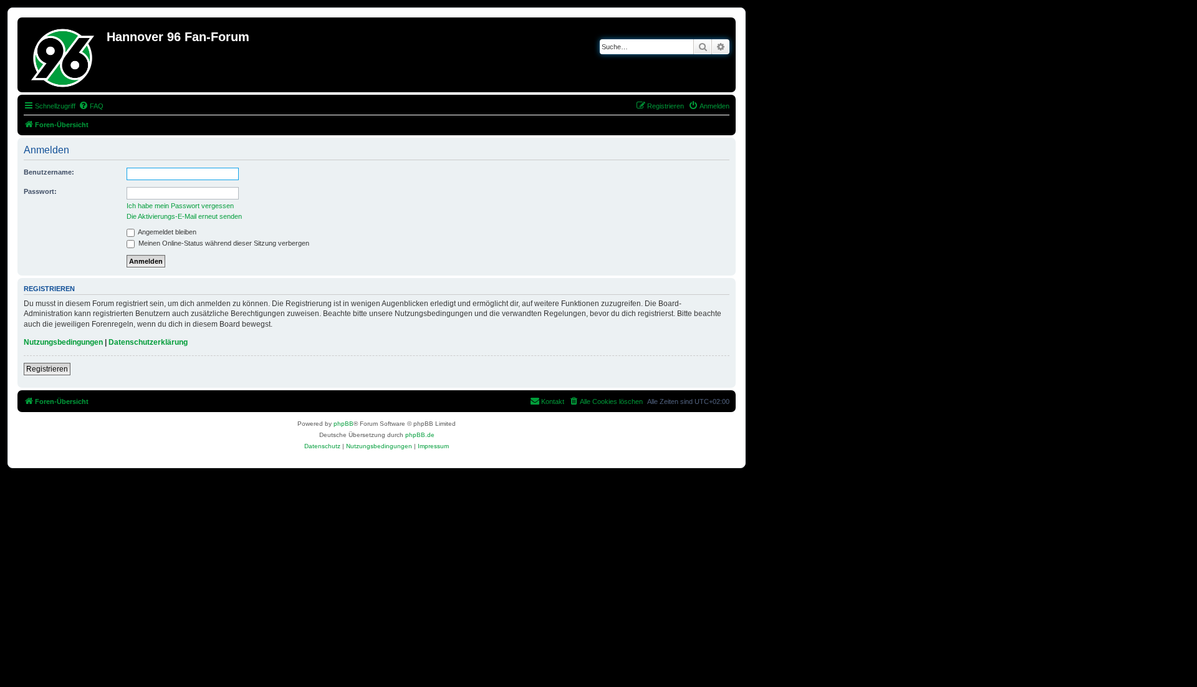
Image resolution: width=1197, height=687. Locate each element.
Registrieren (47, 369)
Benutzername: (49, 172)
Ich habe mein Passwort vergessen (180, 205)
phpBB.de (420, 434)
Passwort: (40, 191)
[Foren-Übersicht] (64, 55)
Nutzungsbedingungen (63, 342)
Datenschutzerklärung (148, 342)
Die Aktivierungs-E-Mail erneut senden (184, 216)
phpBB (343, 423)
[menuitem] (91, 105)
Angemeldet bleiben (166, 232)
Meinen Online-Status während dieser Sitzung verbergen (223, 243)
